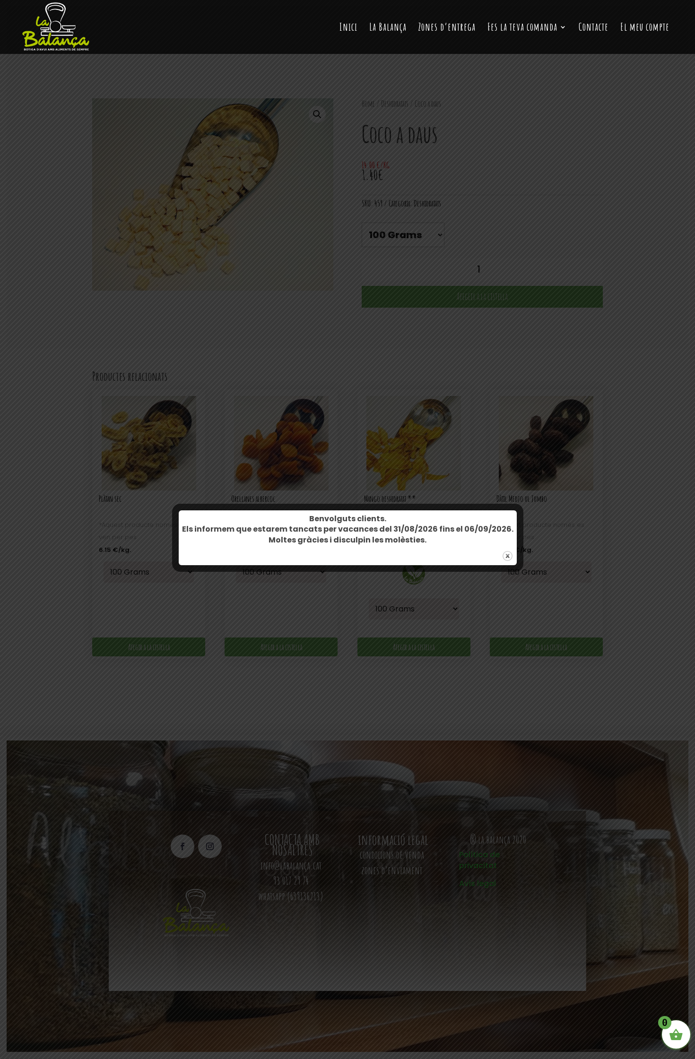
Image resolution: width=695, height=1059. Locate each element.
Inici (348, 28)
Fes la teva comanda (522, 28)
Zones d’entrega (447, 28)
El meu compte (644, 28)
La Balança (388, 28)
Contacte (593, 28)
